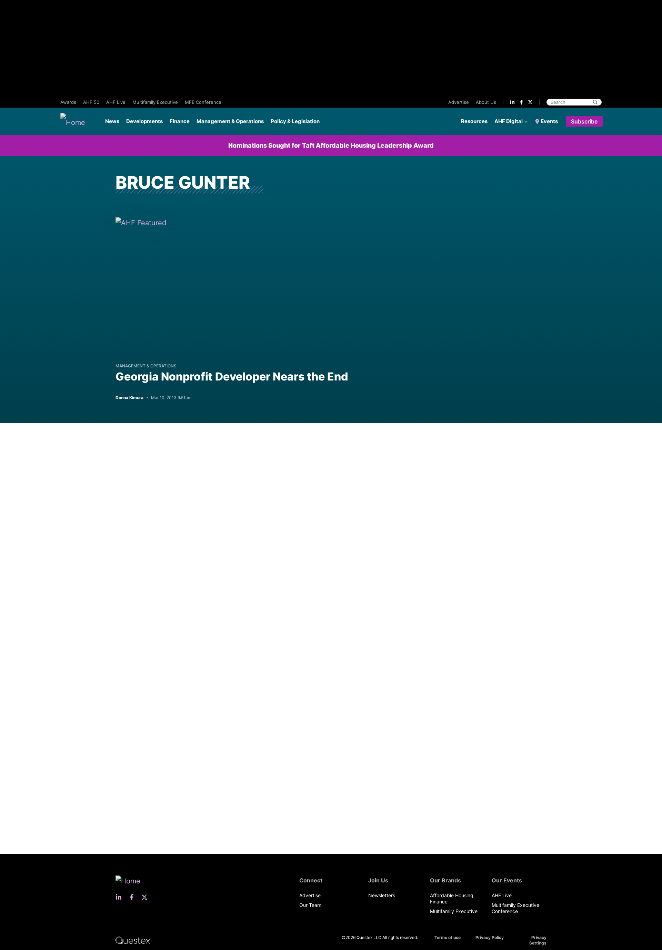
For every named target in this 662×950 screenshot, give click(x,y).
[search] (595, 102)
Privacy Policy (489, 937)
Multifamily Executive (155, 102)
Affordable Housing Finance (451, 898)
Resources (474, 121)
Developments (144, 121)
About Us (486, 102)
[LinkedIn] (512, 102)
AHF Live (116, 102)
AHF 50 (91, 102)
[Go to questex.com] (133, 939)
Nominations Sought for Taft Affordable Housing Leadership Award (331, 145)
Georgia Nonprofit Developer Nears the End (232, 376)
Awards (68, 102)
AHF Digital (508, 121)
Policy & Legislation (295, 121)
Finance (180, 121)
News (112, 121)
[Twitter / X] (530, 102)
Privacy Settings (537, 940)
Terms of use (447, 937)
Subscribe (584, 121)
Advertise (458, 102)
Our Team (310, 905)
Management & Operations (230, 121)
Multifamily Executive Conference (515, 908)
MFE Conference (203, 102)
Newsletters (381, 895)
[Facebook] (521, 102)
